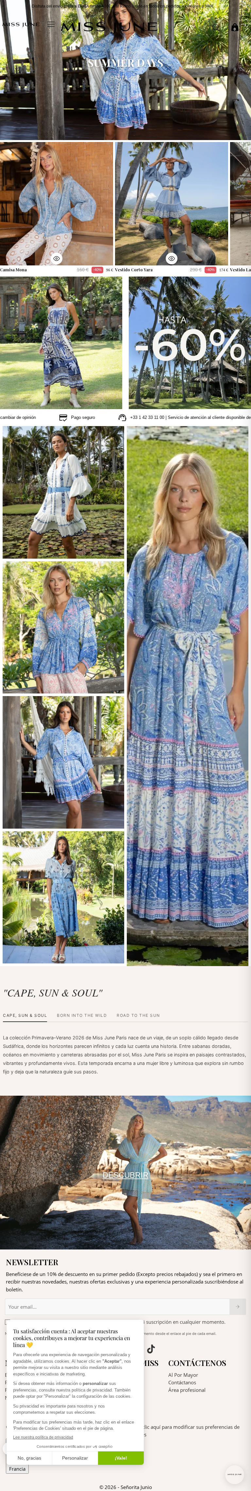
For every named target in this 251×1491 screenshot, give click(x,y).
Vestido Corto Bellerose (32, 549)
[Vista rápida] (56, 258)
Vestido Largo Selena (30, 954)
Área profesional (187, 1390)
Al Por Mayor (183, 1375)
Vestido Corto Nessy (29, 819)
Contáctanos (182, 1382)
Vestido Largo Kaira (153, 956)
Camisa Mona (13, 269)
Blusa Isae (18, 684)
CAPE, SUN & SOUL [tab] (25, 1015)
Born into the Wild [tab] (82, 1015)
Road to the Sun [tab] (138, 1015)
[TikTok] (151, 1350)
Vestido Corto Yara (134, 269)
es (242, 24)
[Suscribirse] (237, 1307)
